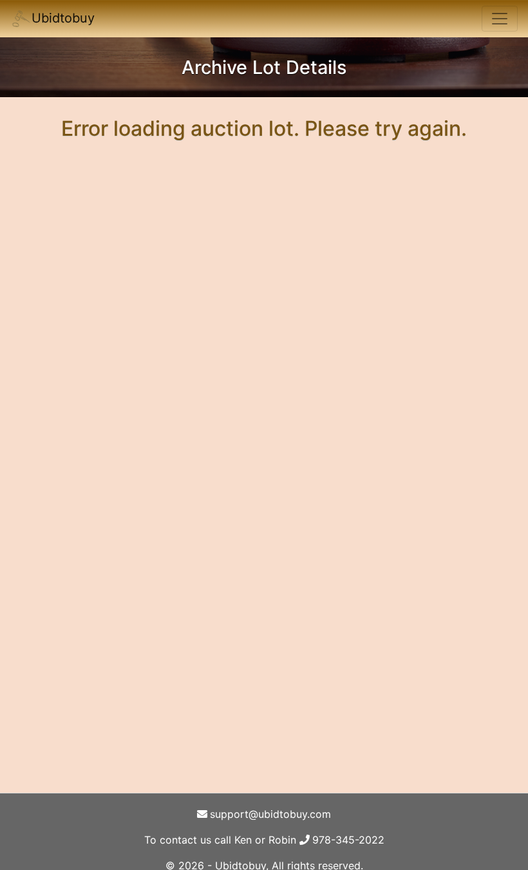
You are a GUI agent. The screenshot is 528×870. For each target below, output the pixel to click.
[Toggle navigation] (500, 19)
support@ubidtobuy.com (270, 814)
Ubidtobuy (63, 18)
